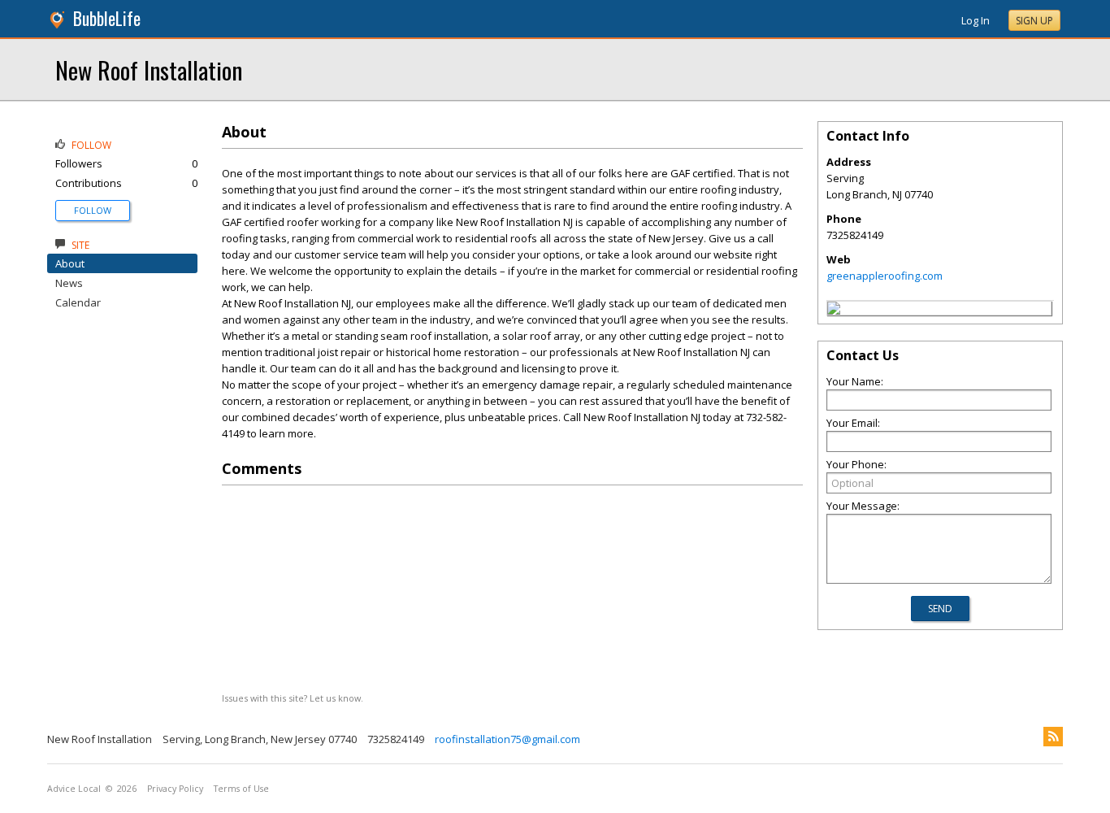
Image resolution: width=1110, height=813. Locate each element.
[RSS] (1053, 736)
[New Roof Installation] (833, 310)
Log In (975, 20)
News (69, 283)
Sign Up (1034, 21)
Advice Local (74, 788)
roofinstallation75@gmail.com (507, 739)
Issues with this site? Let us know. (292, 698)
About (70, 263)
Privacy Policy (175, 788)
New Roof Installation (148, 69)
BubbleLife (107, 18)
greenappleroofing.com (884, 275)
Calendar (78, 302)
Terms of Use (241, 788)
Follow (92, 210)
